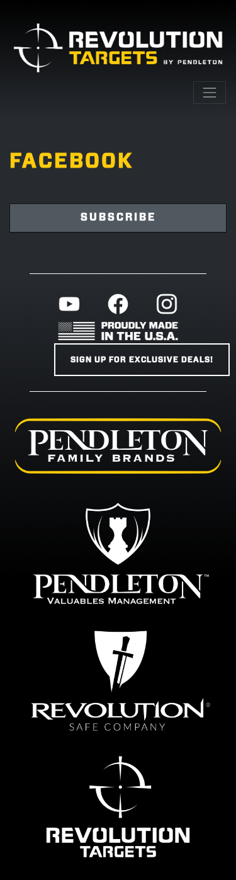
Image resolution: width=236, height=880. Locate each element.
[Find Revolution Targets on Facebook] (118, 303)
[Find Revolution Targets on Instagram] (167, 303)
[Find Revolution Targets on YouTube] (69, 303)
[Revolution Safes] (118, 679)
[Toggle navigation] (209, 92)
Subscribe (118, 217)
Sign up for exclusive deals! (141, 359)
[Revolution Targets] (118, 806)
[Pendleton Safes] (118, 553)
